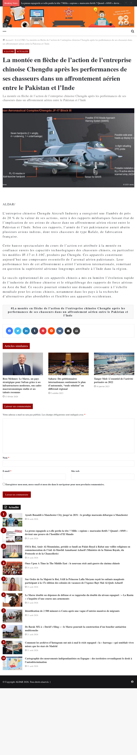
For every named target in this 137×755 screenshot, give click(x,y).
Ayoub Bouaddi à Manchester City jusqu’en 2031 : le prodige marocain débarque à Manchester (76, 515)
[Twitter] (17, 330)
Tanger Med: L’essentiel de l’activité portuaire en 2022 (113, 380)
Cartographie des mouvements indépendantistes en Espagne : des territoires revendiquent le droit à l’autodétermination (78, 660)
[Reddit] (51, 330)
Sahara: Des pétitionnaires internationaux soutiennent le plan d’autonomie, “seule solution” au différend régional (67, 384)
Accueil (9, 39)
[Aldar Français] (68, 16)
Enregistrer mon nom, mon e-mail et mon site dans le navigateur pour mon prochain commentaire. (55, 484)
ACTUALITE (22, 51)
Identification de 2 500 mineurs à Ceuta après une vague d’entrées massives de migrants (72, 611)
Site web (75, 471)
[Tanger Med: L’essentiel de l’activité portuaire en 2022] (114, 364)
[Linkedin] (26, 330)
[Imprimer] (76, 330)
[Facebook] (9, 330)
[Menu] (4, 31)
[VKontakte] (59, 330)
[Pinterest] (43, 330)
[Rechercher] (132, 31)
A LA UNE (20, 39)
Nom (6, 457)
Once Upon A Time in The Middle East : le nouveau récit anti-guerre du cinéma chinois (72, 563)
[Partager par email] (68, 330)
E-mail (7, 471)
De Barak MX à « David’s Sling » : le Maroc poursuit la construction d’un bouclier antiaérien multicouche (75, 628)
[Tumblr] (34, 330)
